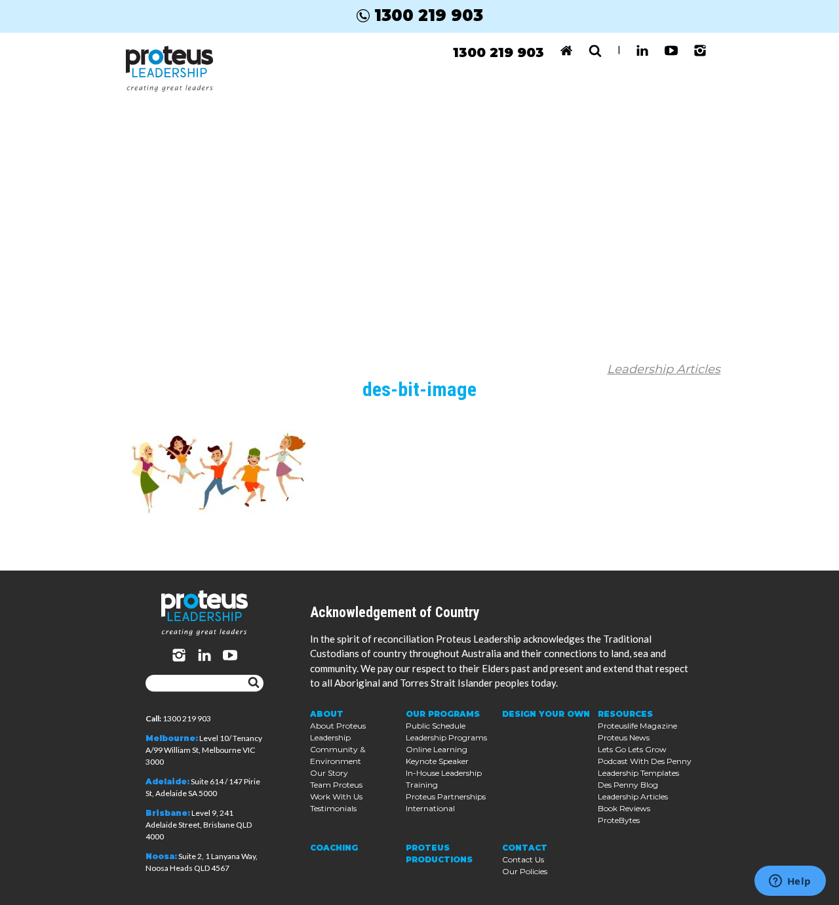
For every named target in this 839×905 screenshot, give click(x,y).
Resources (625, 714)
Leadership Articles (663, 369)
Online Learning (436, 749)
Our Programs (443, 714)
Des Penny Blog (628, 785)
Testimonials (333, 808)
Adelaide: (167, 781)
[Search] (253, 683)
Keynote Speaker (437, 761)
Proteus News (624, 737)
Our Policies (524, 871)
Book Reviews (624, 808)
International (430, 808)
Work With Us (336, 796)
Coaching (334, 848)
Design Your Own (546, 714)
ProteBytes (619, 820)
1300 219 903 (428, 15)
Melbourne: (172, 738)
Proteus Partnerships (446, 796)
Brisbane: (168, 813)
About (326, 714)
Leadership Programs (446, 737)
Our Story (329, 773)
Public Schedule (435, 726)
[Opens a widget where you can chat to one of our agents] (790, 882)
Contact (524, 848)
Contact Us (523, 859)
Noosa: (161, 856)
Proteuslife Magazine (637, 726)
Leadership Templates (638, 773)
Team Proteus (336, 785)
